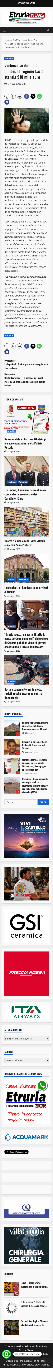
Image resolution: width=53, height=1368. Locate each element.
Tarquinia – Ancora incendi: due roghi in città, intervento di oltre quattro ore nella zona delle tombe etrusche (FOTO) (12, 785)
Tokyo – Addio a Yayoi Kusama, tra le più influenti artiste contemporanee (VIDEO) (34, 1285)
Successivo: (24, 379)
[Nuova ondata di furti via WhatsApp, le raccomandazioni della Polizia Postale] (26, 420)
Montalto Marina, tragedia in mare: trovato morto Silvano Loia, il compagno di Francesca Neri (12, 766)
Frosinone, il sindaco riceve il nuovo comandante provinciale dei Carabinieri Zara (25, 494)
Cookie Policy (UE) (14, 1354)
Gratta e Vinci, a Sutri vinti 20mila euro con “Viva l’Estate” (24, 543)
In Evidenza (23, 579)
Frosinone (12, 482)
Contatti (43, 1354)
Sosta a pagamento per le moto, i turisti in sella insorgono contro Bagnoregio (23, 693)
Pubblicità (31, 1354)
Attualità (9, 58)
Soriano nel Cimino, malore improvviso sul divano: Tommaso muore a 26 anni (12, 728)
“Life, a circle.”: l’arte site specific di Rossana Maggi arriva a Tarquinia (33, 1304)
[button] (4, 30)
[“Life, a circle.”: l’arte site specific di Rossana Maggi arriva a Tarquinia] (11, 1308)
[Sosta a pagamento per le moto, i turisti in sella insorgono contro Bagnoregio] (26, 670)
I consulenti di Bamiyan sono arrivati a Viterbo (26, 589)
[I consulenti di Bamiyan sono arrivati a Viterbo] (26, 568)
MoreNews (28, 1364)
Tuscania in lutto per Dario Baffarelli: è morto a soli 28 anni (12, 747)
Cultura (8, 1274)
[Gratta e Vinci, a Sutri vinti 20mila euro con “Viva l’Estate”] (26, 522)
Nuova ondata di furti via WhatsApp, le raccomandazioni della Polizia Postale (25, 443)
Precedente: (26, 364)
